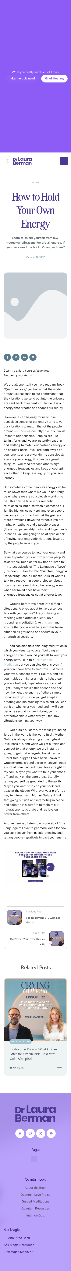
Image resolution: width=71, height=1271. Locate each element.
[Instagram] (30, 1133)
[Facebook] (7, 357)
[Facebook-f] (19, 1133)
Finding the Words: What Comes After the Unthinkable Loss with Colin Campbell (33, 1054)
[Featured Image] (35, 1009)
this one (47, 622)
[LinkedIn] (24, 357)
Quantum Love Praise (35, 1194)
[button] (60, 1255)
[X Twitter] (16, 357)
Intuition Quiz (35, 1215)
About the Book (35, 1187)
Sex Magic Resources (19, 1245)
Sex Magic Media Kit (19, 1252)
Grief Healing (54, 78)
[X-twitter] (40, 1133)
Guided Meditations (35, 1201)
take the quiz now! (22, 78)
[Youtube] (51, 1133)
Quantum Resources (35, 1208)
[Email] (33, 357)
